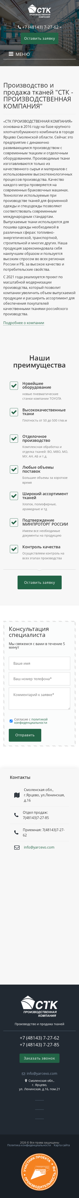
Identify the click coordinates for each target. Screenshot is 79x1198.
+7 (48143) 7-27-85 (39, 1044)
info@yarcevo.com (39, 847)
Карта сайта (62, 1145)
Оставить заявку (39, 38)
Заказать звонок (39, 1058)
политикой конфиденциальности (31, 720)
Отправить (25, 735)
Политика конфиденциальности (29, 1145)
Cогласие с (31, 721)
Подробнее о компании (23, 322)
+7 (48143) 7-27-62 (40, 27)
